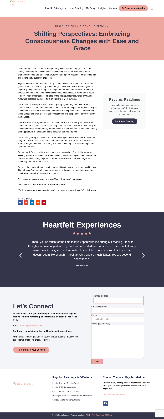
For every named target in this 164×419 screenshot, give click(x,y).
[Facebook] (105, 403)
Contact (113, 8)
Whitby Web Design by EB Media (99, 415)
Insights (102, 8)
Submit (97, 361)
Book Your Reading (124, 121)
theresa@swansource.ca (31, 325)
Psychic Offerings (54, 8)
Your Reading (76, 8)
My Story (90, 8)
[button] (20, 202)
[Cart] (151, 8)
